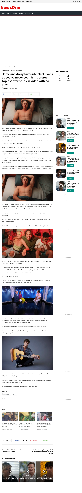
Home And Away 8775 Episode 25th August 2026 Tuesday (10, 478)
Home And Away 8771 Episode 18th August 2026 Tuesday (73, 172)
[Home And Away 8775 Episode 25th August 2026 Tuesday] (10, 471)
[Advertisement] (40, 7)
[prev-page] (3, 484)
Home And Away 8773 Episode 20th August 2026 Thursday (44, 478)
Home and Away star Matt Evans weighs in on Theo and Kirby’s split (9, 425)
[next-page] (5, 484)
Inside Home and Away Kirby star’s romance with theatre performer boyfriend (44, 425)
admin (6, 88)
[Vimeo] (78, 1)
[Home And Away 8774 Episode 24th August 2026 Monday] (27, 471)
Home (3, 66)
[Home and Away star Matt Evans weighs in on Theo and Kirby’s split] (10, 416)
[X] (76, 1)
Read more (70, 128)
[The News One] (10, 7)
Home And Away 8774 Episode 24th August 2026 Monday (27, 478)
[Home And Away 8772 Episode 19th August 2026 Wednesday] (61, 161)
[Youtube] (80, 1)
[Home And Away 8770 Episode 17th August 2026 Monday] (61, 186)
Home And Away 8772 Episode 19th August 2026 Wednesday (73, 160)
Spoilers (19, 70)
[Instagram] (74, 1)
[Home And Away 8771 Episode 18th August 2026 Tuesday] (61, 173)
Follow (68, 75)
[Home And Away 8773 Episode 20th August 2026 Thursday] (44, 471)
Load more (67, 195)
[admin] (3, 88)
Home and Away (13, 66)
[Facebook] (72, 1)
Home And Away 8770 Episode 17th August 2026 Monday (73, 185)
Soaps (7, 66)
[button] (79, 13)
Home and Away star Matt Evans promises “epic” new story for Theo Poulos (26, 425)
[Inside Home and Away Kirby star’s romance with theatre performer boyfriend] (45, 416)
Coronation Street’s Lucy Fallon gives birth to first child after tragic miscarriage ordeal (41, 451)
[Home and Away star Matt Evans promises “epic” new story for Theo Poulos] (27, 416)
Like (60, 75)
